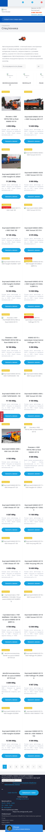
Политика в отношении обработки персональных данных (20, 783)
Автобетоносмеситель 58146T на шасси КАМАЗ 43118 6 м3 (11, 675)
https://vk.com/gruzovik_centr (22, 812)
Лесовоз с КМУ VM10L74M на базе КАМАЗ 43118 (11, 118)
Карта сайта (6, 822)
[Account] (12, 3)
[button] (38, 12)
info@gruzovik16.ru (22, 799)
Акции (4, 824)
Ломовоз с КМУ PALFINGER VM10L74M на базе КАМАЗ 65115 (11, 340)
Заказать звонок (36, 14)
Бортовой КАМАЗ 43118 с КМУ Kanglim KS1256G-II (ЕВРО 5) (34, 283)
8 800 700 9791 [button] (12, 793)
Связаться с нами (28, 793)
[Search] (41, 19)
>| (40, 767)
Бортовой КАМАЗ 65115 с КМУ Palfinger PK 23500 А (33, 675)
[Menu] (4, 3)
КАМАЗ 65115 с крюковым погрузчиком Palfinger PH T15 (33, 340)
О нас (3, 818)
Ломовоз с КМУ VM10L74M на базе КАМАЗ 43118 (34, 449)
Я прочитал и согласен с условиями (20, 783)
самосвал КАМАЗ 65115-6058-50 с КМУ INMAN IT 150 (34, 733)
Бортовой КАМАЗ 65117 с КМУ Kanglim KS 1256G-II (33, 507)
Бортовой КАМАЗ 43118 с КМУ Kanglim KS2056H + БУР (11, 283)
